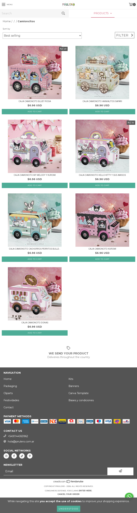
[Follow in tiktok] (22, 456)
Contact (9, 407)
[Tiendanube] (68, 483)
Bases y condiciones (81, 400)
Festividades (11, 400)
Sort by (6, 28)
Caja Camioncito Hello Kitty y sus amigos (102, 175)
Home (7, 21)
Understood (68, 508)
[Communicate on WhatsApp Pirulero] (129, 497)
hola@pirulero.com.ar (21, 441)
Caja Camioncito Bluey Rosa (35, 101)
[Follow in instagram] (6, 456)
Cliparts (8, 393)
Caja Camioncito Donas (34, 322)
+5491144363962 (18, 436)
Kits (70, 379)
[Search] (63, 13)
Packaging (10, 386)
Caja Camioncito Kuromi (102, 249)
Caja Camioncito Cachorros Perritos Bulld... (34, 249)
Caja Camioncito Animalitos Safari (102, 101)
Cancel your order (68, 494)
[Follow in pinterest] (29, 456)
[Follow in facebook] (14, 456)
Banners (73, 386)
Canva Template (78, 393)
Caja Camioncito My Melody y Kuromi (35, 175)
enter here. (85, 491)
